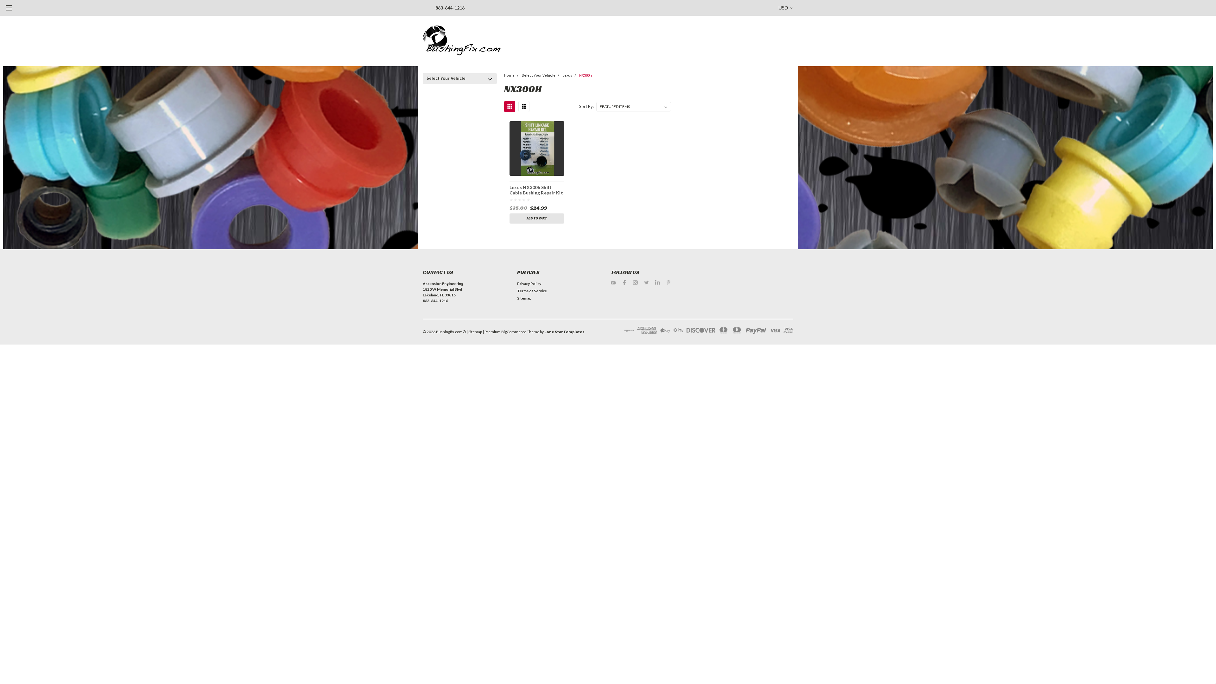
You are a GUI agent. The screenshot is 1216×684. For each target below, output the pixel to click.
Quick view (537, 148)
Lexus (567, 75)
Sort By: (586, 106)
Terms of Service (532, 290)
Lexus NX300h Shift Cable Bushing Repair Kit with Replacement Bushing (536, 191)
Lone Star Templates (564, 331)
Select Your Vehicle (446, 78)
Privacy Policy (529, 283)
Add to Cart (537, 218)
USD (783, 7)
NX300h (585, 75)
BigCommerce (513, 331)
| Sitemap (474, 331)
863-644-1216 (450, 7)
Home (509, 75)
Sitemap (524, 298)
